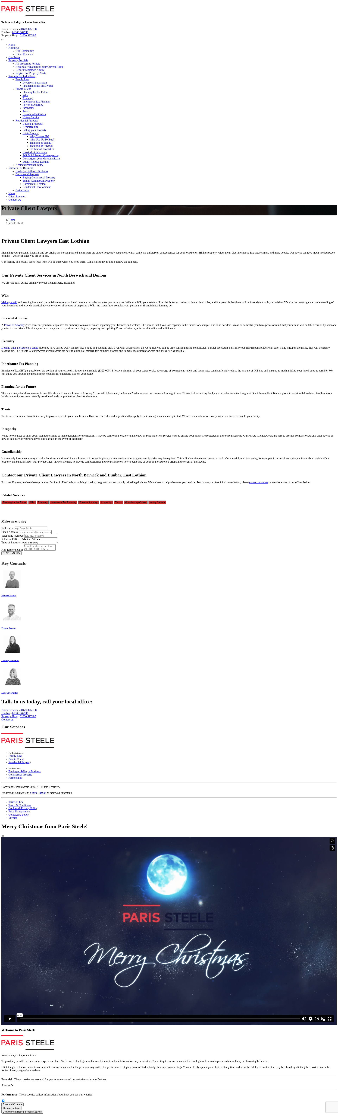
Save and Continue (12, 1104)
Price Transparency (19, 811)
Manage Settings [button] (11, 1108)
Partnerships (22, 190)
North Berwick (9, 710)
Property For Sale (18, 60)
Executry (28, 98)
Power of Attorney (33, 104)
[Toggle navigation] (2, 39)
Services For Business (20, 167)
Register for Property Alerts (30, 73)
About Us (13, 47)
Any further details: (12, 549)
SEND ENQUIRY (11, 553)
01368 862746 (20, 32)
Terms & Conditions (19, 805)
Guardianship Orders (34, 114)
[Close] (2, 836)
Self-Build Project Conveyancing (41, 155)
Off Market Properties (42, 149)
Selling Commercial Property (39, 180)
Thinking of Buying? (41, 145)
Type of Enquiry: (11, 542)
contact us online (258, 482)
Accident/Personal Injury (29, 164)
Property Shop (9, 716)
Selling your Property (34, 130)
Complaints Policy (18, 814)
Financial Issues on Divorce (38, 85)
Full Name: (8, 528)
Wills (25, 95)
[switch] (3, 1101)
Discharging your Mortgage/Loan (41, 158)
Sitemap (12, 817)
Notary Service (31, 117)
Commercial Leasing (34, 183)
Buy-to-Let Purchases (35, 152)
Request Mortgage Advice (30, 69)
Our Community (24, 50)
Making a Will (9, 302)
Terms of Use (15, 801)
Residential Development (37, 186)
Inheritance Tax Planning (36, 101)
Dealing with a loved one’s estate (19, 347)
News (11, 193)
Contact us (7, 719)
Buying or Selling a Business (31, 171)
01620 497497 (28, 35)
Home (11, 44)
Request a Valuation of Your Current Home (39, 66)
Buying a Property (33, 123)
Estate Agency (31, 133)
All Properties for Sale (27, 63)
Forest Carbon (38, 792)
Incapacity (28, 107)
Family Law (22, 79)
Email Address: (10, 531)
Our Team (14, 57)
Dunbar (5, 713)
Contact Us (14, 199)
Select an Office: (11, 539)
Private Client (23, 88)
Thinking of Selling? (41, 142)
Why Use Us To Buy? (42, 139)
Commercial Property (27, 174)
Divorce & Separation (35, 82)
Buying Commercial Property (39, 177)
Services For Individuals (21, 76)
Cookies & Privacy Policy (22, 808)
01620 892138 (28, 29)
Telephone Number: (12, 535)
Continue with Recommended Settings (22, 1111)
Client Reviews (24, 54)
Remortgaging (30, 126)
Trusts (26, 111)
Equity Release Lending (36, 161)
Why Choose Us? (39, 136)
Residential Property (26, 120)
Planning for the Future (35, 92)
